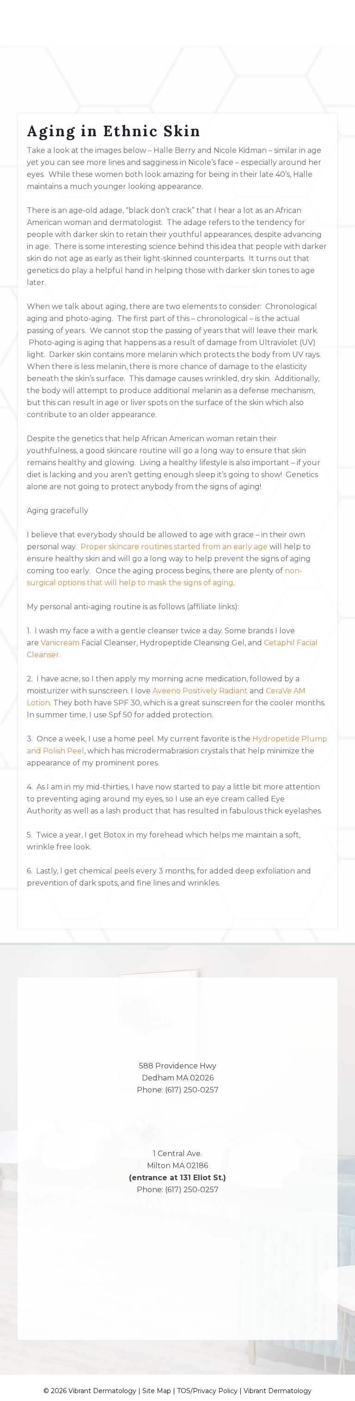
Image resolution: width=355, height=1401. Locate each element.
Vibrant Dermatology (278, 1391)
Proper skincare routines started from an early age (174, 546)
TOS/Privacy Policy (207, 1391)
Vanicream (61, 642)
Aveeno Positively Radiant (200, 690)
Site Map (156, 1391)
